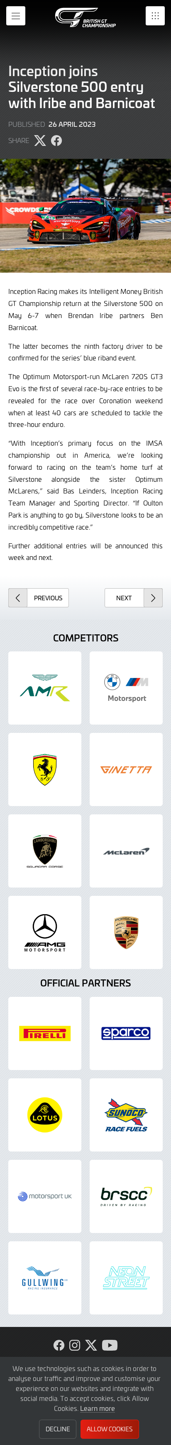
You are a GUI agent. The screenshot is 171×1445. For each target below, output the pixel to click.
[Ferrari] (44, 769)
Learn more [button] (97, 1408)
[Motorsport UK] (44, 1196)
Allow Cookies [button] (109, 1429)
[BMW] (126, 688)
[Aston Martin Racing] (44, 688)
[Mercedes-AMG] (44, 932)
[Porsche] (126, 932)
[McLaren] (126, 851)
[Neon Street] (126, 1277)
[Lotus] (44, 1115)
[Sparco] (126, 1033)
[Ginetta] (126, 769)
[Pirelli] (44, 1033)
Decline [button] (58, 1429)
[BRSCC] (126, 1196)
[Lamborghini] (44, 851)
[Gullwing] (44, 1277)
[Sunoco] (126, 1115)
